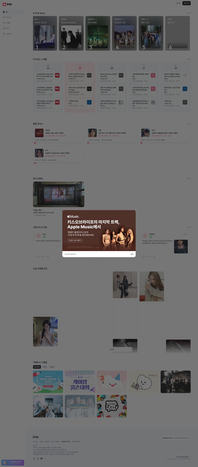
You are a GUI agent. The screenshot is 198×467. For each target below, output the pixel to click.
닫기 (132, 254)
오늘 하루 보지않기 (70, 254)
